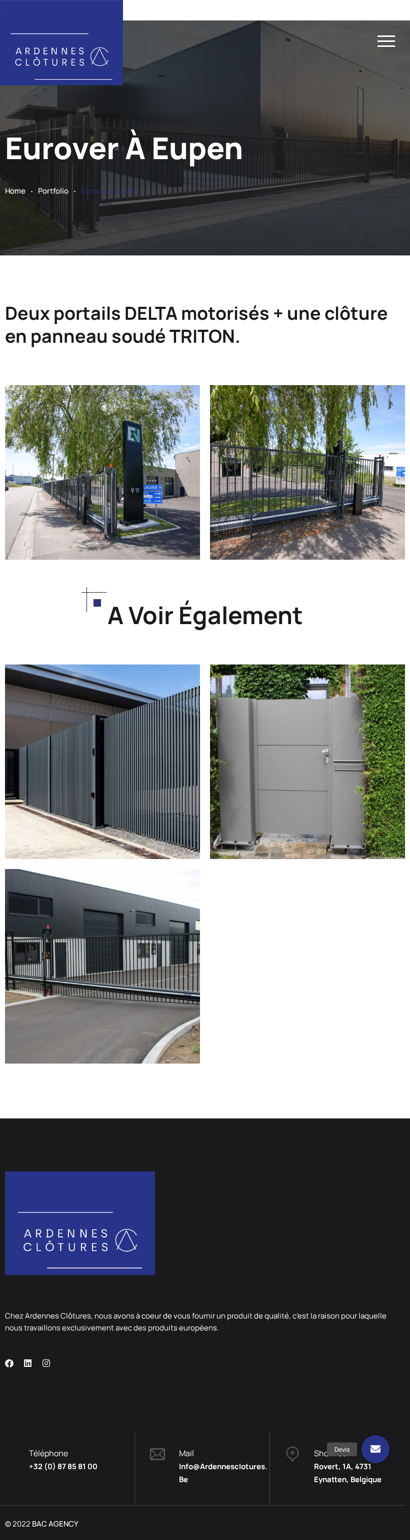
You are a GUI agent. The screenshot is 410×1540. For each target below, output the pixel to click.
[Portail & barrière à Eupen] (81, 721)
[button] (376, 1449)
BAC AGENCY (55, 1524)
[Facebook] (9, 1363)
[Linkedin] (28, 1363)
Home (15, 191)
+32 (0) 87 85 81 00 (63, 1466)
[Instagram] (46, 1363)
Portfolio (53, 191)
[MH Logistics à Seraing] (81, 926)
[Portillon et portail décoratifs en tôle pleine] (285, 729)
